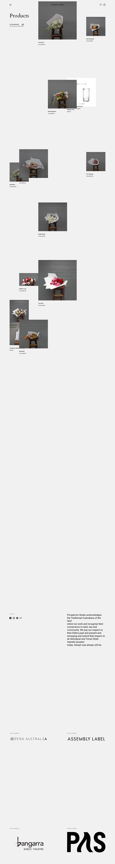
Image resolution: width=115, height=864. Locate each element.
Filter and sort (14, 24)
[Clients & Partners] (29, 741)
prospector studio (57, 5)
